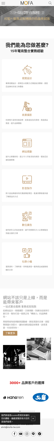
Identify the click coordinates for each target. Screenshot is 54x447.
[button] (19, 411)
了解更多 (10, 333)
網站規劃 (27, 151)
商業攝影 (27, 115)
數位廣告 (27, 225)
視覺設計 (27, 78)
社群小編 (27, 261)
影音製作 (27, 188)
